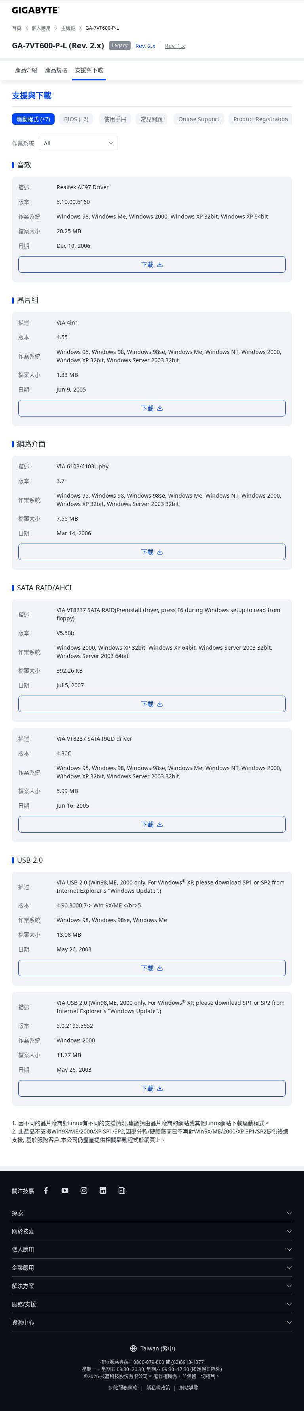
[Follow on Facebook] (46, 1190)
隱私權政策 (158, 1387)
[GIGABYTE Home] (35, 10)
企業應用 (23, 1267)
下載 (147, 264)
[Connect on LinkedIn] (103, 1190)
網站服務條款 (123, 1387)
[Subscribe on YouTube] (65, 1190)
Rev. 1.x (175, 45)
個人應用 (23, 1249)
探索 (17, 1213)
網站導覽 (188, 1387)
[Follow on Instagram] (84, 1190)
